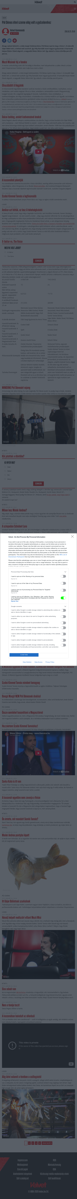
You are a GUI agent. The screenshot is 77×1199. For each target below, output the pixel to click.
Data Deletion (27, 662)
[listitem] (38, 572)
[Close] (73, 537)
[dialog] (38, 599)
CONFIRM (24, 655)
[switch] (63, 576)
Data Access (38, 662)
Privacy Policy (50, 662)
